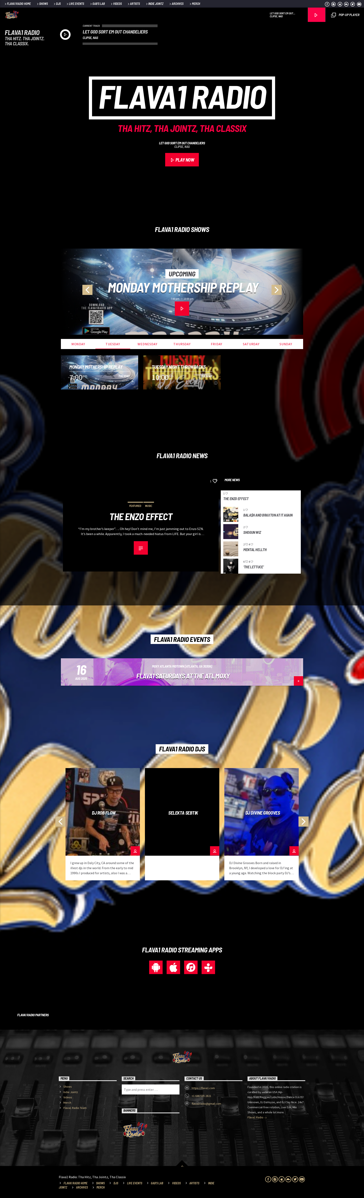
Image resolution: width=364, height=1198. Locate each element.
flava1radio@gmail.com (206, 1104)
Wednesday (147, 344)
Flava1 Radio (256, 1117)
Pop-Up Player (348, 15)
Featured (135, 506)
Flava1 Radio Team (75, 1108)
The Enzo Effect (140, 516)
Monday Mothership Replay (95, 366)
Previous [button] (76, 292)
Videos (117, 3)
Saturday (251, 344)
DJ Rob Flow (104, 813)
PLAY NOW (184, 160)
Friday (216, 344)
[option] (182, 292)
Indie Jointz (155, 3)
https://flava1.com (203, 1088)
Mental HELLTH (254, 550)
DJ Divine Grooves (262, 813)
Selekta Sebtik (183, 813)
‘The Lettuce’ (253, 567)
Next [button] (287, 292)
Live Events (76, 3)
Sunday (286, 344)
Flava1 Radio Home (19, 3)
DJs (58, 3)
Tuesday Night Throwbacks (183, 287)
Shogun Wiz (252, 532)
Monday (78, 344)
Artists (135, 3)
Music (148, 506)
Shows (43, 3)
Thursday (181, 344)
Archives (177, 3)
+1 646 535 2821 (201, 1096)
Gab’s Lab (98, 3)
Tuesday (113, 344)
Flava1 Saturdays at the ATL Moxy (183, 676)
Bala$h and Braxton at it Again (267, 515)
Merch (196, 3)
